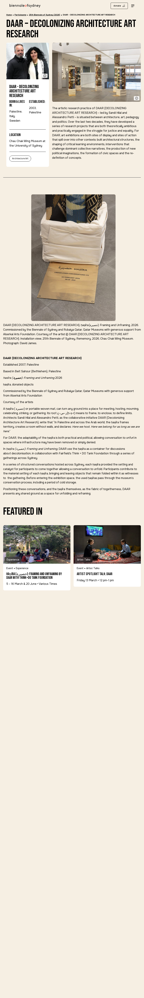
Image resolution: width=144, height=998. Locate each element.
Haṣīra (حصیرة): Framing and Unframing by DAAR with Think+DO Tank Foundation (34, 576)
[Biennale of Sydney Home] (25, 6)
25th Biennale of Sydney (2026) (44, 15)
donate (117, 5)
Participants (20, 15)
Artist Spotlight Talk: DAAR (94, 574)
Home (9, 15)
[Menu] (133, 6)
